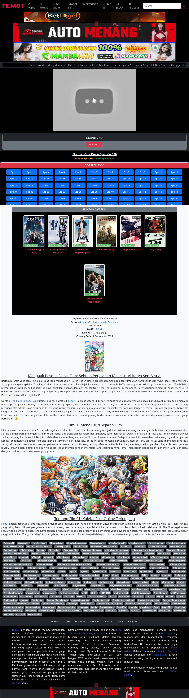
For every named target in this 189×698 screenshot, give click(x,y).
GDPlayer (93, 144)
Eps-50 (94, 198)
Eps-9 (142, 172)
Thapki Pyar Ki (167, 651)
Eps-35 (29, 191)
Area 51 (98, 633)
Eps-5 (78, 172)
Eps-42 (142, 191)
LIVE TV (108, 621)
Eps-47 (45, 198)
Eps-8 (126, 172)
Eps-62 (110, 204)
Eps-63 (126, 204)
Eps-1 (14, 172)
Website (16, 683)
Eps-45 (13, 198)
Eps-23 (13, 185)
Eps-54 (158, 198)
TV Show (88, 633)
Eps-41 (126, 191)
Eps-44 (174, 191)
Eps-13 (29, 178)
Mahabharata (168, 633)
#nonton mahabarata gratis (109, 603)
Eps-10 (158, 172)
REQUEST (133, 621)
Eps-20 (142, 178)
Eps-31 (142, 185)
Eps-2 (30, 172)
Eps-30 (126, 185)
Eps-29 (110, 185)
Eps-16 (78, 178)
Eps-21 (158, 178)
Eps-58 (45, 204)
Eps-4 (62, 172)
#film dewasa (123, 557)
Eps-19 (126, 178)
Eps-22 (174, 178)
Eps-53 (142, 198)
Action (82, 322)
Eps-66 (174, 204)
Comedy (102, 322)
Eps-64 (142, 204)
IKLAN (120, 621)
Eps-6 (94, 172)
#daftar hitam (27, 550)
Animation (113, 322)
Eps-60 (78, 204)
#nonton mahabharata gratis (138, 603)
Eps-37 (61, 191)
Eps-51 (110, 198)
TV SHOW (80, 621)
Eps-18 (110, 178)
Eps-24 (29, 185)
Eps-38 (78, 191)
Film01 (71, 401)
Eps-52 (126, 198)
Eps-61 (94, 204)
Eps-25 (45, 185)
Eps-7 (110, 172)
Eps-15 (61, 178)
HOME (54, 621)
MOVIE (66, 621)
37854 (98, 329)
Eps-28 (94, 185)
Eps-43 (158, 191)
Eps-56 (13, 204)
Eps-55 (174, 198)
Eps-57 (29, 204)
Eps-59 (61, 204)
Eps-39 (94, 191)
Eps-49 (78, 198)
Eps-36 (45, 191)
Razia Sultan (160, 654)
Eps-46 (29, 198)
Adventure (92, 322)
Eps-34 (13, 191)
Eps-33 (174, 185)
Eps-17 (94, 178)
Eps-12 (13, 178)
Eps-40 (110, 191)
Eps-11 (174, 172)
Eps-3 (46, 172)
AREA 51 (94, 621)
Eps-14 (45, 178)
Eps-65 (158, 204)
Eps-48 (61, 198)
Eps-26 (61, 185)
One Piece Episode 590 (23, 401)
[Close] (96, 24)
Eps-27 (78, 185)
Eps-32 (158, 185)
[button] (91, 4)
